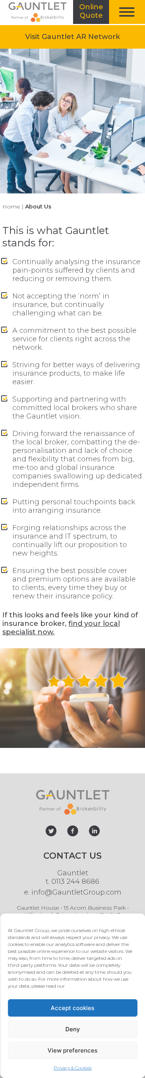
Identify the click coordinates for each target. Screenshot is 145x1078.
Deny (72, 1029)
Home (11, 206)
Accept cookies (72, 1008)
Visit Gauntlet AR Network (85, 36)
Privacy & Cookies (73, 1068)
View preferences (72, 1050)
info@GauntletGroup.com (76, 892)
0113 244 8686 (75, 881)
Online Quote (94, 13)
